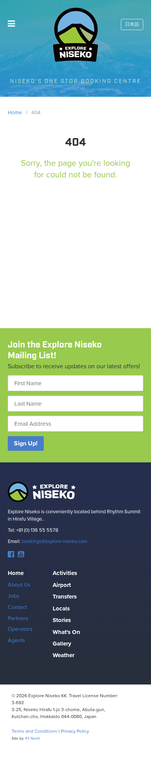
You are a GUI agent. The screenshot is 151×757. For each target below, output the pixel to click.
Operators (20, 629)
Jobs (13, 596)
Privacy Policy (75, 731)
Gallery (62, 643)
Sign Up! (26, 443)
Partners (18, 618)
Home (16, 573)
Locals (61, 608)
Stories (62, 620)
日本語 (132, 24)
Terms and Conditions (34, 731)
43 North (32, 738)
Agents (16, 640)
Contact (17, 607)
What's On (66, 632)
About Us (19, 584)
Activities (65, 573)
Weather (63, 655)
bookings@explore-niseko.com (54, 541)
